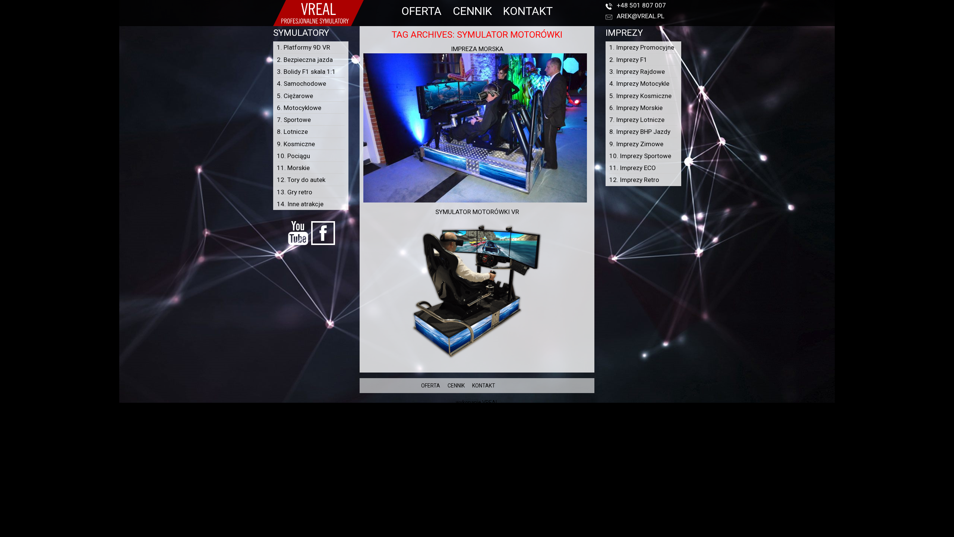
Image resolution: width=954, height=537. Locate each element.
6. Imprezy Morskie (636, 108)
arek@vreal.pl (640, 16)
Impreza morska (477, 49)
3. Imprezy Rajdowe (637, 71)
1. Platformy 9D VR (303, 47)
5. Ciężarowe (295, 96)
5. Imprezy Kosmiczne (640, 96)
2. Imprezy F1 (628, 59)
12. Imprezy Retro (634, 179)
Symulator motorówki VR (477, 212)
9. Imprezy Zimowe (636, 144)
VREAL (490, 402)
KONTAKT (528, 11)
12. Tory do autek (301, 179)
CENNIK (472, 11)
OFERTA (421, 11)
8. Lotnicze (292, 131)
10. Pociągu (293, 156)
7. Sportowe (294, 119)
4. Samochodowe (301, 83)
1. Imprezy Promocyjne (641, 47)
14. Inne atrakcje (300, 204)
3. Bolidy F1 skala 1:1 (306, 71)
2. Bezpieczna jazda (305, 59)
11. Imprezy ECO (632, 168)
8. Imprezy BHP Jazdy (639, 131)
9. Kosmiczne (296, 144)
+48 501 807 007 (641, 5)
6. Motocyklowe (299, 108)
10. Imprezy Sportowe (640, 156)
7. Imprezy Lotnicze (636, 119)
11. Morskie (293, 168)
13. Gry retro (294, 192)
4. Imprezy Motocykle (639, 83)
